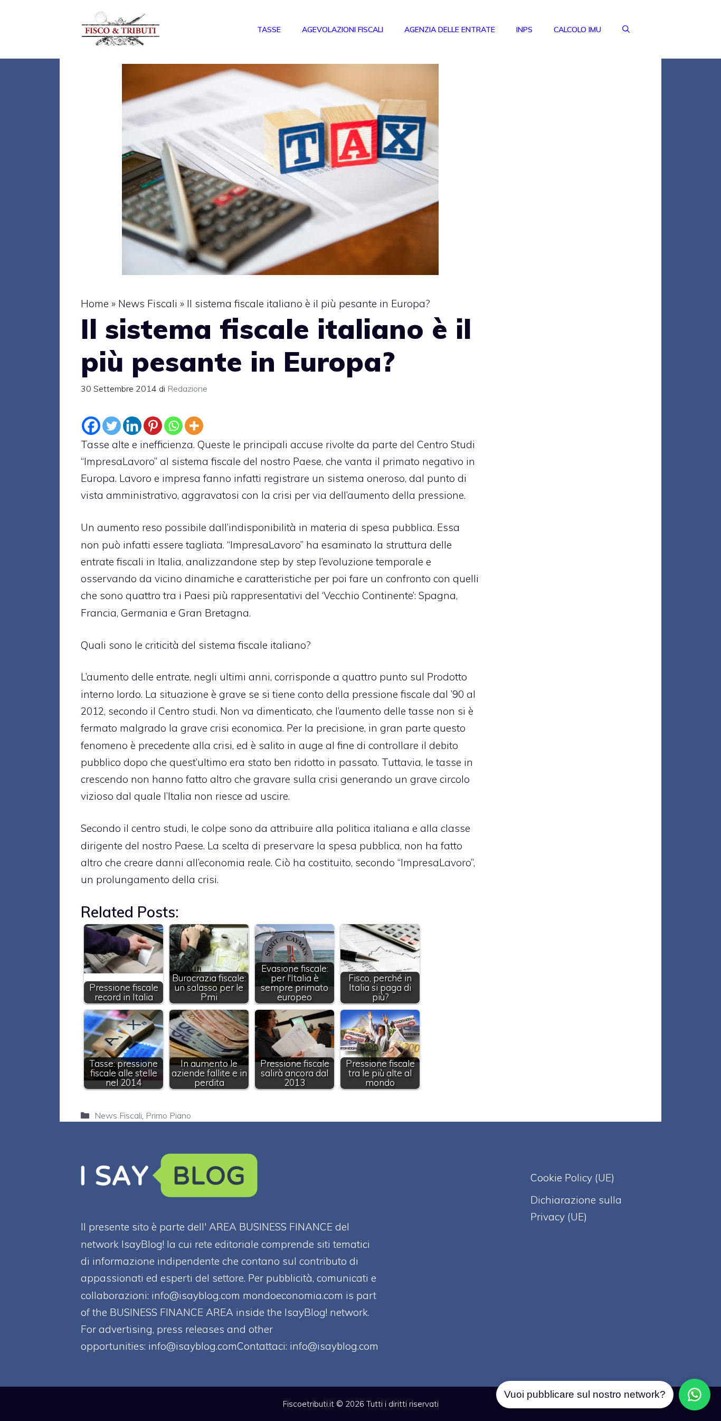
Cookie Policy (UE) (572, 1177)
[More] (194, 425)
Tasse (269, 29)
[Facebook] (91, 425)
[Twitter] (111, 425)
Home (95, 303)
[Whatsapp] (173, 425)
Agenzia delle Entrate (449, 29)
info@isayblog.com (334, 1346)
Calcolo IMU (577, 29)
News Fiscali (147, 303)
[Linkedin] (132, 425)
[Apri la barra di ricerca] (626, 29)
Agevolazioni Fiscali (342, 29)
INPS (524, 29)
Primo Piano (168, 1115)
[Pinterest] (153, 425)
